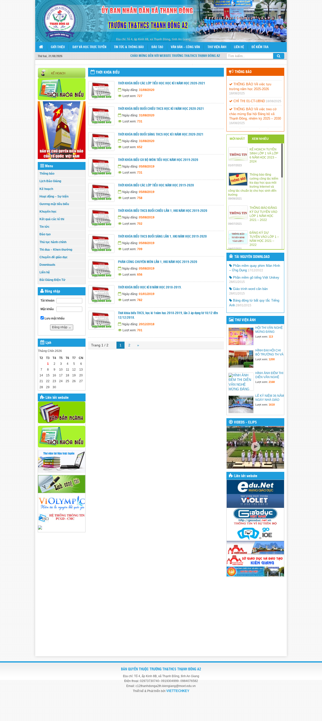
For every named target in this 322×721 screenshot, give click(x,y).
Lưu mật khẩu (54, 318)
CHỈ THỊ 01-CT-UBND (248, 96)
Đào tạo (157, 47)
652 (139, 147)
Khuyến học (48, 211)
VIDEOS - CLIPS (245, 422)
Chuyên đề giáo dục (53, 257)
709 (139, 249)
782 (139, 300)
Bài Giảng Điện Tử (52, 280)
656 (139, 274)
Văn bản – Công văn (185, 47)
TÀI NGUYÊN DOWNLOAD (252, 257)
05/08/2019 (146, 166)
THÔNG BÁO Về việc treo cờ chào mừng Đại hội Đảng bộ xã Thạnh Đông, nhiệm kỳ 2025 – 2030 (255, 108)
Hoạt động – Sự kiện (53, 196)
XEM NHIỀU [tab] (260, 139)
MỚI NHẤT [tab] (237, 139)
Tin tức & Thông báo (129, 47)
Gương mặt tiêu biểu (54, 204)
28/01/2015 (237, 282)
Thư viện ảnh (217, 47)
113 (271, 336)
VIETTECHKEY (177, 691)
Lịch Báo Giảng (50, 181)
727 (139, 96)
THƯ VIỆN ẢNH (245, 320)
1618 (272, 404)
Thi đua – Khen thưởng (55, 249)
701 (139, 330)
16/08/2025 (237, 118)
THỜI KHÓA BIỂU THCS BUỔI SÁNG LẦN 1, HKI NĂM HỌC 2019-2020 (162, 236)
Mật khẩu (47, 309)
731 (139, 121)
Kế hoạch (46, 189)
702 (139, 223)
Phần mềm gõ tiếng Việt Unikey (255, 277)
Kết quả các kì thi (51, 219)
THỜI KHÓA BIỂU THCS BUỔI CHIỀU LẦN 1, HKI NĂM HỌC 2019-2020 (162, 211)
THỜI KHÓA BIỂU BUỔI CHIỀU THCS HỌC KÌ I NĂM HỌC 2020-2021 (161, 109)
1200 (272, 359)
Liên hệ (239, 47)
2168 (272, 381)
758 (139, 198)
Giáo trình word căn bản (250, 289)
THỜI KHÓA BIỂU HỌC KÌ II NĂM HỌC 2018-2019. (150, 287)
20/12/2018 (146, 324)
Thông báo (46, 173)
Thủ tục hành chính (52, 242)
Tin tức (44, 226)
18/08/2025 (237, 88)
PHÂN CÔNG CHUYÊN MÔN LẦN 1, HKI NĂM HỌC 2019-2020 (157, 262)
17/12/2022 (255, 270)
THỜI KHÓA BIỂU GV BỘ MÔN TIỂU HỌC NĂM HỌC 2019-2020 (158, 160)
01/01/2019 (146, 294)
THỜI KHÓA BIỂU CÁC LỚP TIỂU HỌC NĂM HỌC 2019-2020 (156, 185)
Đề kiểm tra (260, 47)
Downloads (47, 265)
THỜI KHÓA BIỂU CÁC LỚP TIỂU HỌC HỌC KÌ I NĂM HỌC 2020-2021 (161, 83)
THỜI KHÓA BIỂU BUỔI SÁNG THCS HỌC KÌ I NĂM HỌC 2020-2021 (161, 134)
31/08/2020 (146, 90)
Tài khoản (47, 300)
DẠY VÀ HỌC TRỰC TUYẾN (89, 47)
